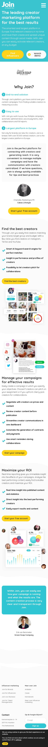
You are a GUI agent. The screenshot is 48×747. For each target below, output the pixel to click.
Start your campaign (14, 453)
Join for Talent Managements (7, 701)
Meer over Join (31, 686)
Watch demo (37, 54)
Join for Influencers (9, 693)
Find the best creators (15, 281)
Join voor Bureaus (8, 697)
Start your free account (24, 210)
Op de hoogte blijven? (33, 715)
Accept (5, 743)
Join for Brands (7, 689)
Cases (27, 693)
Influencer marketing (10, 686)
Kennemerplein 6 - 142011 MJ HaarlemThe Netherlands (9, 722)
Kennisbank (29, 697)
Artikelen (28, 689)
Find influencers (13, 54)
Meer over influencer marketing (32, 701)
